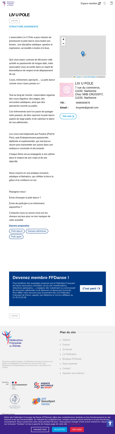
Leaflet (78, 77)
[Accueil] (12, 339)
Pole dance (17, 231)
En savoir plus (74, 424)
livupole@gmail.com (87, 107)
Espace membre (89, 3)
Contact (66, 368)
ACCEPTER (59, 429)
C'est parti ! (90, 288)
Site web (67, 116)
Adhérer (67, 340)
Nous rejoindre (70, 364)
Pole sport (16, 236)
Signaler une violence (73, 373)
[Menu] (111, 3)
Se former (67, 349)
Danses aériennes (37, 231)
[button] (83, 54)
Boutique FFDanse (72, 359)
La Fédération (69, 354)
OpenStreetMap (90, 77)
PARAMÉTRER (40, 429)
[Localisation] (104, 3)
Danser (66, 344)
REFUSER (77, 429)
